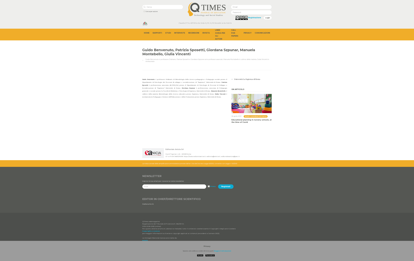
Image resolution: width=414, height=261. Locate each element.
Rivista (206, 33)
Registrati (225, 186)
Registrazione (254, 18)
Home (146, 33)
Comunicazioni (262, 33)
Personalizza (210, 255)
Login (267, 18)
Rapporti (157, 33)
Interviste (179, 33)
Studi (168, 33)
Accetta (200, 255)
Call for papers (234, 33)
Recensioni (193, 33)
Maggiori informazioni (222, 251)
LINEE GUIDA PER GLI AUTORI (220, 34)
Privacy (248, 33)
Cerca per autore (151, 11)
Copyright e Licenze (151, 231)
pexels (145, 240)
